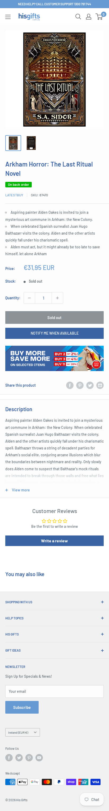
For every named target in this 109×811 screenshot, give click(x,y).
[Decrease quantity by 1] (29, 297)
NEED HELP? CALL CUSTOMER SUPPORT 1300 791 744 (54, 4)
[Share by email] (100, 385)
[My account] (88, 17)
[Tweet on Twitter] (90, 385)
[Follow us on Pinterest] (29, 757)
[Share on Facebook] (70, 385)
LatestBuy (14, 195)
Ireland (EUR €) (18, 732)
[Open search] (78, 17)
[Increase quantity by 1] (57, 297)
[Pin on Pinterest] (80, 385)
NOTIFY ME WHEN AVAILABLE (55, 333)
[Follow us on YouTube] (39, 757)
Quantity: (12, 298)
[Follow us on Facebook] (9, 757)
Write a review (54, 540)
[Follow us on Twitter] (19, 757)
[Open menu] (8, 17)
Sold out (54, 317)
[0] (99, 16)
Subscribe (22, 707)
